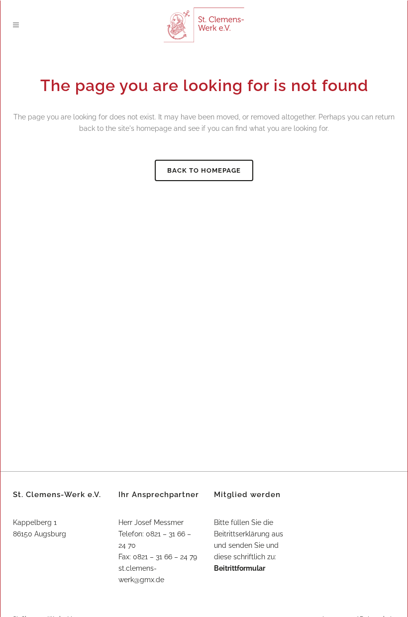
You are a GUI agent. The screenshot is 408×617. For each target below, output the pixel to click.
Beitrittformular (239, 568)
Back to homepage (204, 170)
